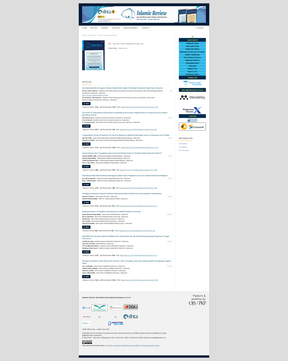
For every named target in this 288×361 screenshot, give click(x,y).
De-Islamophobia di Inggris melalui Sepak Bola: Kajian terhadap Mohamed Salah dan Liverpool (122, 88)
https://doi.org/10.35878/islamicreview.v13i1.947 (137, 231)
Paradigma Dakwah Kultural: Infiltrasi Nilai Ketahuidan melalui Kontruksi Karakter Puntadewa (121, 194)
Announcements (130, 28)
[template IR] (193, 86)
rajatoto (85, 349)
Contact (146, 28)
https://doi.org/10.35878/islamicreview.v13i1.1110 (139, 147)
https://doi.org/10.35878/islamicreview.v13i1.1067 (138, 129)
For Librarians (184, 150)
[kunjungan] (192, 121)
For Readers (183, 144)
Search (200, 28)
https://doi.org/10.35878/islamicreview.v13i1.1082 (138, 170)
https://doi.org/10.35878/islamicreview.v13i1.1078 (139, 107)
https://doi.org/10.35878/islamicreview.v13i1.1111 (138, 206)
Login (203, 8)
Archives (116, 28)
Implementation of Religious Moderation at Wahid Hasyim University (111, 212)
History (93, 28)
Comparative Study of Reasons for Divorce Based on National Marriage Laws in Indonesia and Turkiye (125, 135)
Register (195, 8)
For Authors (183, 147)
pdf (87, 103)
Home (84, 28)
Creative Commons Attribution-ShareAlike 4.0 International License (132, 345)
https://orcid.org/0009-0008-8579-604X (95, 95)
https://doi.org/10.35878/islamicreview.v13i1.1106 (138, 188)
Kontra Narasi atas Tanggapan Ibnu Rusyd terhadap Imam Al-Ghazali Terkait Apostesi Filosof (122, 153)
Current (105, 28)
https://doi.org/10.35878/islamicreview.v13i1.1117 (138, 255)
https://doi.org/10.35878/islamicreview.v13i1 (128, 44)
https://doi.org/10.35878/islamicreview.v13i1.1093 (139, 280)
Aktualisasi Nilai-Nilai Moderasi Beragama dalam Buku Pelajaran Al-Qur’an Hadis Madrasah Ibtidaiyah (125, 176)
